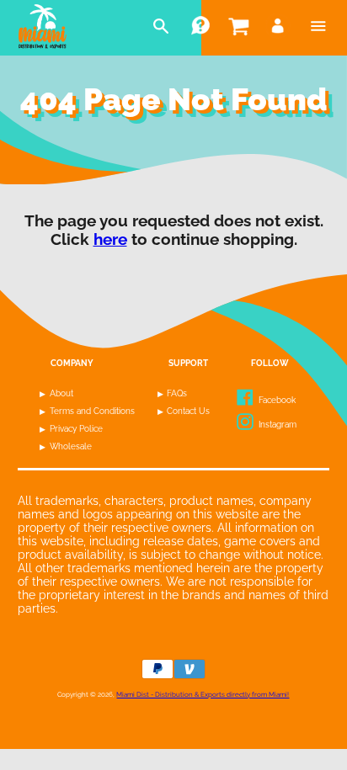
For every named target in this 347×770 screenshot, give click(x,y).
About (61, 393)
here (110, 239)
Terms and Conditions (92, 411)
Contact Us (188, 411)
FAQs (177, 393)
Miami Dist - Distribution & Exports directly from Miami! (202, 694)
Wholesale (71, 446)
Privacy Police (76, 428)
